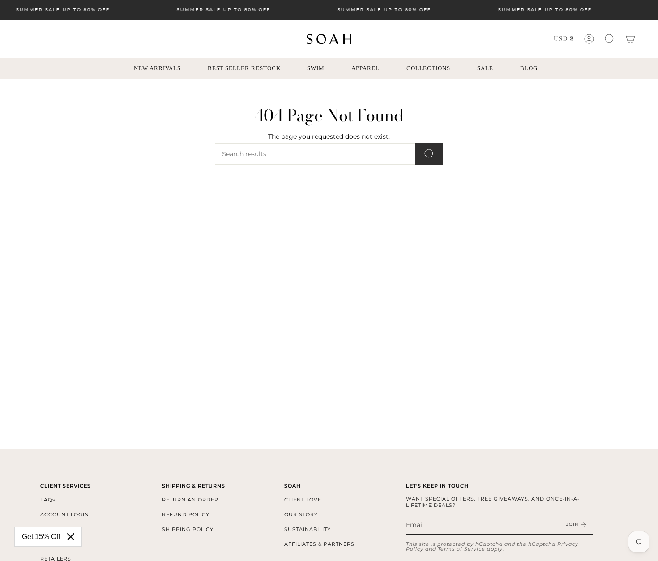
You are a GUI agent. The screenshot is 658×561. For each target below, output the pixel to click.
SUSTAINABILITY (307, 529)
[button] (609, 39)
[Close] (70, 536)
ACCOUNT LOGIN (64, 514)
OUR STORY (301, 514)
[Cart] (630, 39)
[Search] (429, 154)
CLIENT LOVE (302, 500)
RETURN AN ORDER (190, 500)
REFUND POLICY (185, 514)
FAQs (47, 500)
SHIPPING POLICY (188, 529)
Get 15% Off (41, 536)
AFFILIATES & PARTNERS (319, 544)
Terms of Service (461, 549)
